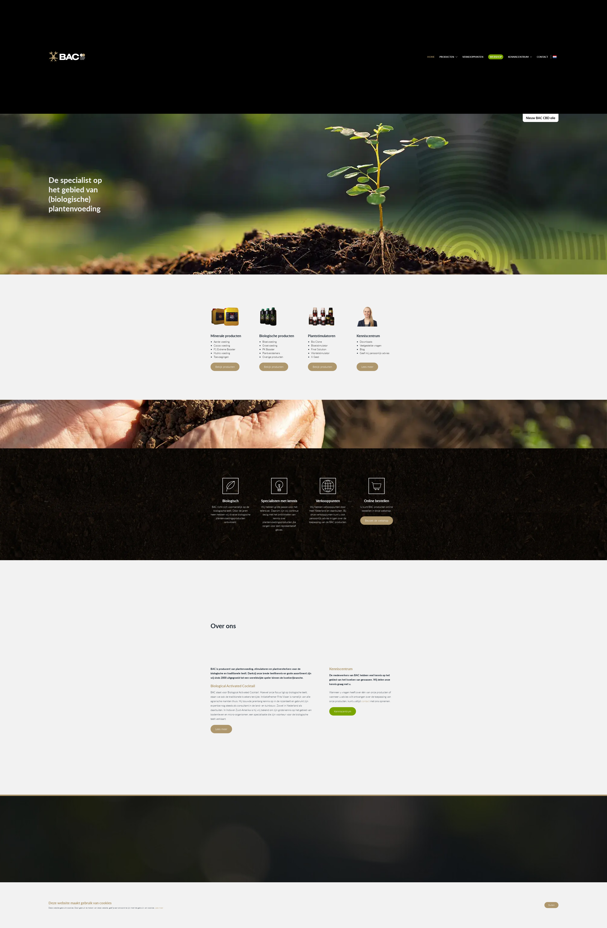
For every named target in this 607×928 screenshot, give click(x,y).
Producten (446, 57)
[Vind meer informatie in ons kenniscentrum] (376, 316)
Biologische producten (203, 878)
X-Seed (315, 357)
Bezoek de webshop (376, 520)
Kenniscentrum (518, 57)
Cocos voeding (222, 345)
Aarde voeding (222, 341)
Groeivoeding (269, 345)
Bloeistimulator (319, 345)
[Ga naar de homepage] (67, 56)
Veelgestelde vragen (370, 345)
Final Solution (318, 349)
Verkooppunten (472, 57)
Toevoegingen (221, 357)
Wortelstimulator (320, 353)
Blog (362, 349)
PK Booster (268, 349)
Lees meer (367, 367)
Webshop (496, 57)
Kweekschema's (339, 878)
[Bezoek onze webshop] (376, 486)
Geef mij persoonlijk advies (374, 353)
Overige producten (272, 357)
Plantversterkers (271, 353)
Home (431, 57)
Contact (542, 57)
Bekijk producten (225, 367)
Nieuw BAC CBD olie (540, 118)
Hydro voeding (222, 353)
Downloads (366, 341)
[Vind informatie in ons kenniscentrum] (279, 486)
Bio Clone (316, 341)
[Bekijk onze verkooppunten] (328, 486)
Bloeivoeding (269, 341)
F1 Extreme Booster (224, 349)
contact (365, 701)
